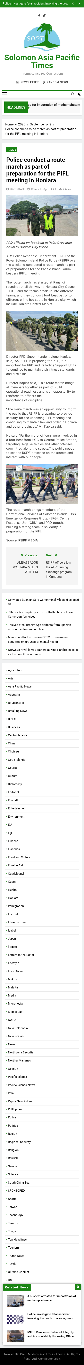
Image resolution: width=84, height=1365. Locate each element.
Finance (13, 841)
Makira (12, 979)
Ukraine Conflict (18, 1272)
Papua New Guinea (20, 1101)
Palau (11, 1093)
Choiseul (14, 751)
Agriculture (15, 670)
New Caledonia (18, 1028)
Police (12, 150)
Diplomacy (15, 784)
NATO (12, 1020)
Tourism (13, 1247)
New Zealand (16, 1036)
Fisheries (14, 849)
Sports (12, 1199)
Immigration (16, 906)
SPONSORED (16, 1190)
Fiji (10, 833)
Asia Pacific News (20, 686)
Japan (12, 938)
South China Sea (18, 1182)
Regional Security (19, 1142)
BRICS (12, 719)
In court (13, 914)
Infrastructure (17, 922)
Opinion (13, 1069)
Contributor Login (49, 1358)
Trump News (16, 1256)
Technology (15, 1215)
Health (12, 890)
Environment (16, 816)
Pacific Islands (17, 1077)
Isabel (12, 930)
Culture (12, 776)
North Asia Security (20, 1052)
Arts (10, 678)
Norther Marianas (19, 1060)
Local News (15, 971)
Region (12, 1134)
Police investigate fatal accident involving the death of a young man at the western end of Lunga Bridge (36, 3)
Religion (13, 1150)
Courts (12, 768)
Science (13, 1174)
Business (14, 727)
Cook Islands (16, 760)
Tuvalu (12, 1264)
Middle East (15, 1012)
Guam (12, 881)
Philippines (15, 1109)
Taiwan (12, 1207)
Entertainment (17, 808)
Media (12, 995)
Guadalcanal (16, 873)
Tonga (12, 1231)
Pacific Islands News (21, 1085)
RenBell (13, 1158)
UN (10, 1280)
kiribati (12, 947)
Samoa (12, 1166)
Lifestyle (13, 963)
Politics (13, 1125)
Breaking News (18, 711)
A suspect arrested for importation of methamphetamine (41, 105)
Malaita (13, 987)
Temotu (13, 1223)
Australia (14, 694)
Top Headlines (17, 1239)
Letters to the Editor (21, 955)
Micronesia (15, 1003)
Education (14, 800)
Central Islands (18, 735)
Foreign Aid (15, 865)
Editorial (13, 792)
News (11, 1044)
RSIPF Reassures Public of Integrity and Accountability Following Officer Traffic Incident (51, 1336)
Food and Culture (19, 857)
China (11, 743)
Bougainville (16, 703)
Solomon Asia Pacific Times (42, 61)
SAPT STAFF (17, 189)
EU (10, 824)
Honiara (13, 898)
